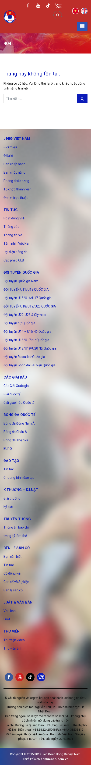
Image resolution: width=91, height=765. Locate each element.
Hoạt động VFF (14, 218)
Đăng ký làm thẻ (15, 536)
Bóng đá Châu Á (15, 432)
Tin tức (11, 210)
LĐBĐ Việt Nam (17, 138)
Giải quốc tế (12, 394)
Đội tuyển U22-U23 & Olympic (25, 315)
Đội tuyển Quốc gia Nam (21, 281)
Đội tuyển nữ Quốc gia (19, 323)
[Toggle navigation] (82, 26)
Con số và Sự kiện (16, 582)
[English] (84, 11)
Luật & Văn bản (18, 602)
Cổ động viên (13, 573)
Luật (7, 619)
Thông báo (11, 227)
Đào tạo (11, 461)
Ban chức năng (14, 172)
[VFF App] (58, 6)
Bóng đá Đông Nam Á (19, 423)
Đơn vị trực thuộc (16, 198)
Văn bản (10, 611)
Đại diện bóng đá (16, 252)
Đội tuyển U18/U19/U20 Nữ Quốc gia (30, 348)
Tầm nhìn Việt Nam (18, 243)
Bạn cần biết (12, 556)
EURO (8, 448)
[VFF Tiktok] (48, 6)
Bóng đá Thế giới (16, 440)
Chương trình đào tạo (19, 477)
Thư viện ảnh (13, 648)
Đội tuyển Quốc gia (21, 272)
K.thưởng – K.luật (21, 490)
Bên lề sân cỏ (17, 548)
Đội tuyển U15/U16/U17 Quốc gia (28, 298)
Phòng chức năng (16, 181)
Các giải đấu (15, 377)
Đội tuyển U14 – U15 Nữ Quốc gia (27, 331)
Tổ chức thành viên (18, 189)
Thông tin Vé (13, 235)
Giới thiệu (10, 147)
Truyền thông (17, 519)
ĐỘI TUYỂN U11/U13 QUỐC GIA (26, 289)
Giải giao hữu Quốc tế (19, 402)
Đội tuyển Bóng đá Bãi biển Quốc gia (30, 365)
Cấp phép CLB (14, 260)
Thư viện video (14, 640)
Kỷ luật (8, 507)
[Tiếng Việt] (75, 11)
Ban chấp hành (14, 164)
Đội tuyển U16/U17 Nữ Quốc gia (26, 340)
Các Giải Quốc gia (16, 386)
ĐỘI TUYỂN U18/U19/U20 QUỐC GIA (30, 306)
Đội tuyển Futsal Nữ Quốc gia (24, 357)
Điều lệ (8, 155)
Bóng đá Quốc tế (19, 415)
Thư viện (12, 631)
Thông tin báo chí (16, 527)
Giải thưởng (12, 498)
